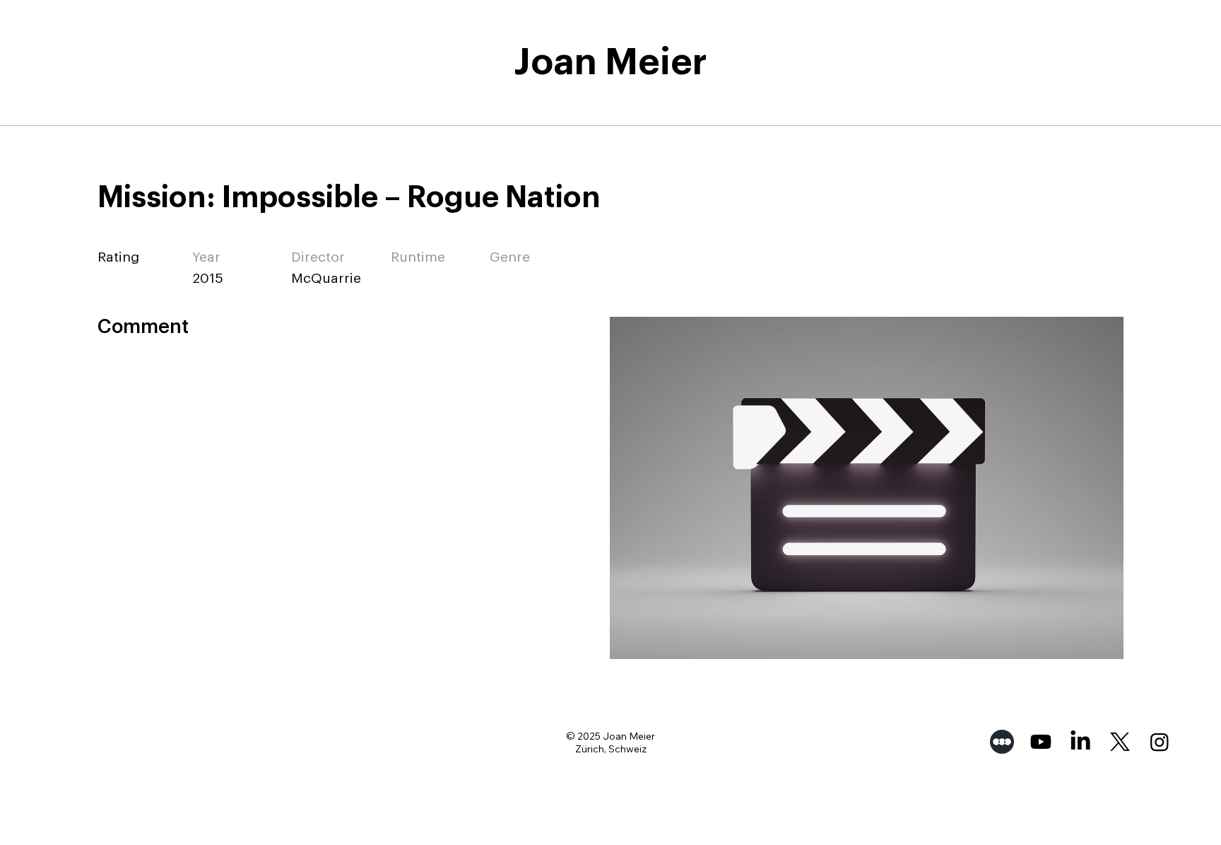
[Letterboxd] (1002, 742)
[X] (1120, 742)
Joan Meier (610, 63)
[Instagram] (1160, 742)
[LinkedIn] (1080, 742)
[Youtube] (1041, 742)
